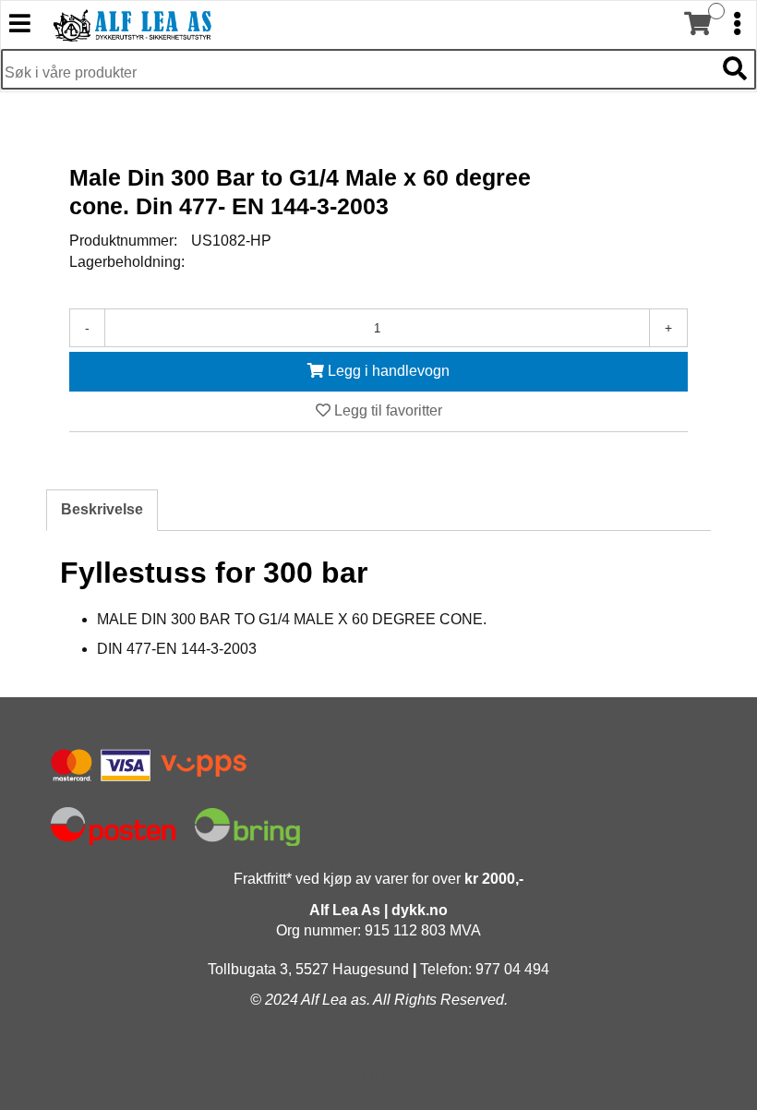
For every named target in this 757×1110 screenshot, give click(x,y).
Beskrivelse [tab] (102, 509)
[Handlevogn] (697, 24)
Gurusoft (378, 1075)
